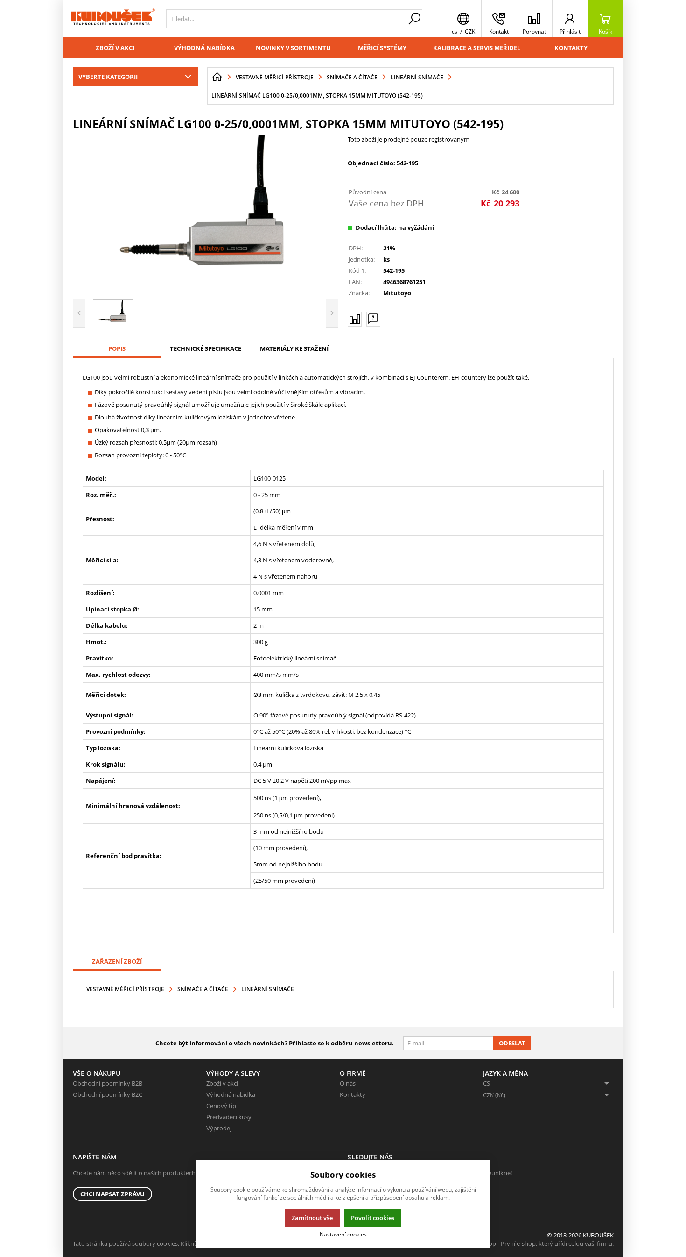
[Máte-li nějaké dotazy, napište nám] (373, 319)
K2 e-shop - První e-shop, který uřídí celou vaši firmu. (541, 1243)
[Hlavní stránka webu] (217, 77)
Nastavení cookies (343, 1234)
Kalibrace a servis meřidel (476, 47)
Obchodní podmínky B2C (107, 1094)
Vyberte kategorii (108, 76)
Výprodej (218, 1128)
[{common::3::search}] (414, 18)
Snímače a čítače (202, 989)
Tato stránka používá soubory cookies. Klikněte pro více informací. (164, 1243)
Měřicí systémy (382, 47)
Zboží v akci (115, 47)
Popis (117, 348)
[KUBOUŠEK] (112, 18)
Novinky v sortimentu (293, 47)
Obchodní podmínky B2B (107, 1083)
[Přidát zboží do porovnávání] (355, 319)
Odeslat (512, 1043)
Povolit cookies (372, 1218)
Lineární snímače (267, 989)
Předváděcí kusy (229, 1117)
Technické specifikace (205, 348)
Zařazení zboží (117, 961)
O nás (348, 1083)
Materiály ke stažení (294, 348)
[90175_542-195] (206, 213)
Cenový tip (221, 1105)
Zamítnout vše (312, 1218)
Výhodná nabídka (204, 47)
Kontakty (571, 47)
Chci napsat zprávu (112, 1194)
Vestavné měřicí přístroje (125, 989)
